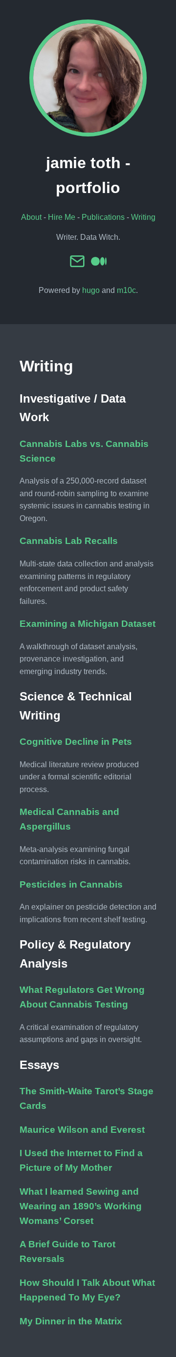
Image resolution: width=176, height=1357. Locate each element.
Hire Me (61, 217)
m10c (126, 290)
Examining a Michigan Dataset (87, 624)
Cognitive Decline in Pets (76, 742)
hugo (91, 290)
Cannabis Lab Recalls (69, 541)
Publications (103, 217)
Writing (143, 217)
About (31, 217)
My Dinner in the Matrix (71, 1321)
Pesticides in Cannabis (71, 884)
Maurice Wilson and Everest (82, 1129)
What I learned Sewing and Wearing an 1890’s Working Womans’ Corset (81, 1206)
